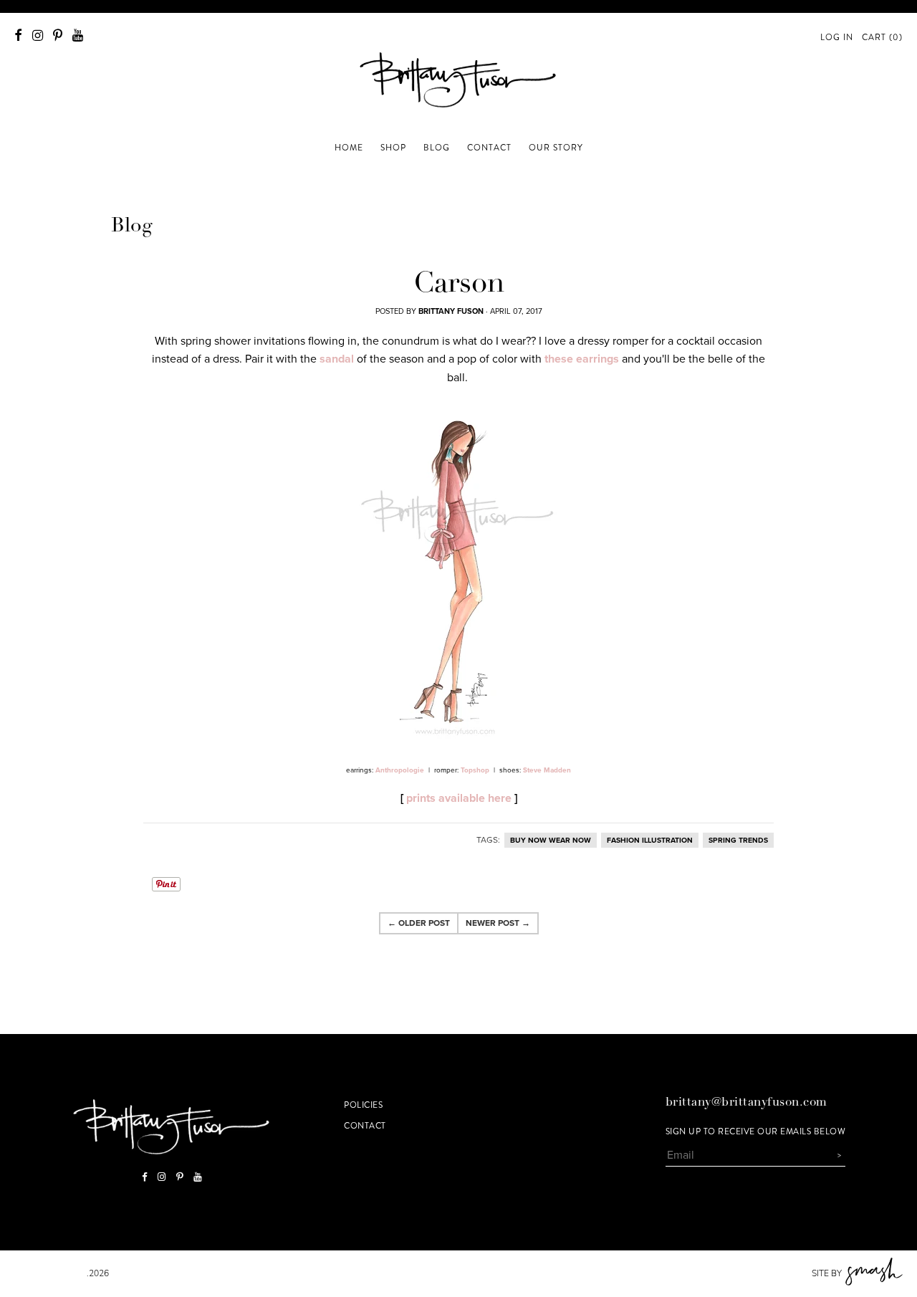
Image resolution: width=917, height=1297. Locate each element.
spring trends (738, 840)
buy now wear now (550, 840)
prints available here (458, 798)
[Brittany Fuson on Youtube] (77, 35)
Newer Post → (498, 923)
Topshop (475, 770)
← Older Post (419, 923)
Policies (363, 1105)
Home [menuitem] (349, 147)
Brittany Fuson (50, 1273)
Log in (836, 37)
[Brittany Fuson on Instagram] (37, 35)
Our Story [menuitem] (556, 147)
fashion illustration (650, 840)
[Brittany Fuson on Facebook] (18, 35)
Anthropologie (399, 770)
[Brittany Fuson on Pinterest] (57, 35)
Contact (365, 1125)
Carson (458, 285)
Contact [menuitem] (489, 147)
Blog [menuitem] (436, 147)
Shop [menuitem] (393, 147)
